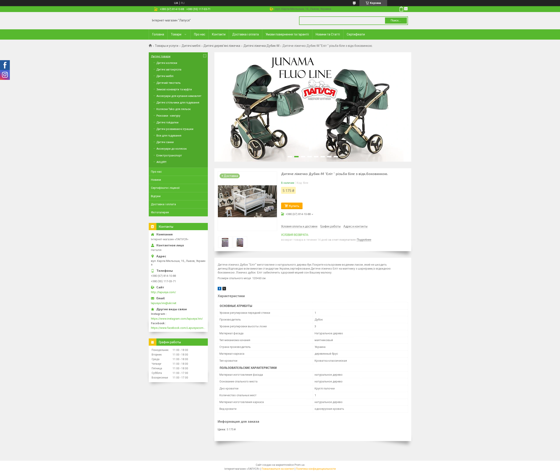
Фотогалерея (160, 212)
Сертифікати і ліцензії (165, 187)
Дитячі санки (165, 142)
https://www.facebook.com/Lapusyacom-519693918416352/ (178, 327)
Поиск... (396, 20)
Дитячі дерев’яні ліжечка (221, 45)
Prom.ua (299, 464)
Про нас (199, 34)
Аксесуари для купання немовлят (178, 96)
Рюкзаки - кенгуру (168, 115)
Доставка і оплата (245, 34)
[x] (224, 289)
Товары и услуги (166, 45)
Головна (158, 34)
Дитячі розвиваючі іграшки (174, 129)
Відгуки (156, 196)
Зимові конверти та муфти (174, 89)
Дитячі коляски (166, 63)
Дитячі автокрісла (168, 69)
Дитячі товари (160, 56)
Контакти (219, 34)
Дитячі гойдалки (167, 122)
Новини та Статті (328, 34)
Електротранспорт (169, 155)
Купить (294, 206)
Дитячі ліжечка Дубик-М (261, 45)
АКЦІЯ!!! (161, 162)
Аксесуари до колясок (171, 148)
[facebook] (219, 289)
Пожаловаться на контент (278, 468)
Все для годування (168, 135)
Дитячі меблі (191, 45)
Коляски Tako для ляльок (173, 109)
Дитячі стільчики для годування (177, 102)
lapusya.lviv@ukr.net (163, 303)
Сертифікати (356, 34)
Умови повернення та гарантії (287, 34)
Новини (156, 179)
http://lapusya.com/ (163, 292)
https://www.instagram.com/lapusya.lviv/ (177, 318)
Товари (176, 34)
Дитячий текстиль (168, 82)
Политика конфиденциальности (316, 468)
